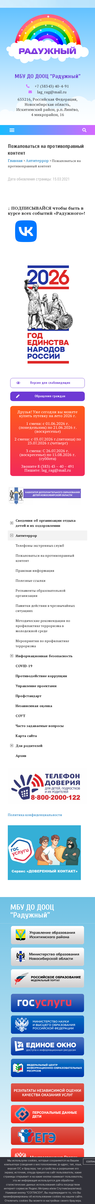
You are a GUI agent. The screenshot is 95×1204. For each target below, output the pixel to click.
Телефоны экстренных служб (40, 545)
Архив (21, 755)
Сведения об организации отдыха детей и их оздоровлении (46, 523)
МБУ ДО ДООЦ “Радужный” (48, 76)
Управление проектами (36, 685)
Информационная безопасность (44, 656)
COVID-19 (24, 666)
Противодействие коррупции (41, 676)
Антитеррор (26, 535)
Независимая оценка (34, 705)
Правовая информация (35, 570)
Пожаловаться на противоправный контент (45, 558)
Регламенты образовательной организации (41, 593)
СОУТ (20, 715)
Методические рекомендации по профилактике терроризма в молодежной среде (43, 625)
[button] (12, 130)
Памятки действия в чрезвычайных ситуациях (45, 608)
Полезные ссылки (31, 580)
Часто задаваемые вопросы (40, 725)
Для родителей (29, 745)
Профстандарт (28, 695)
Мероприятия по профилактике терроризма (42, 643)
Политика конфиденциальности (35, 814)
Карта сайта (26, 735)
